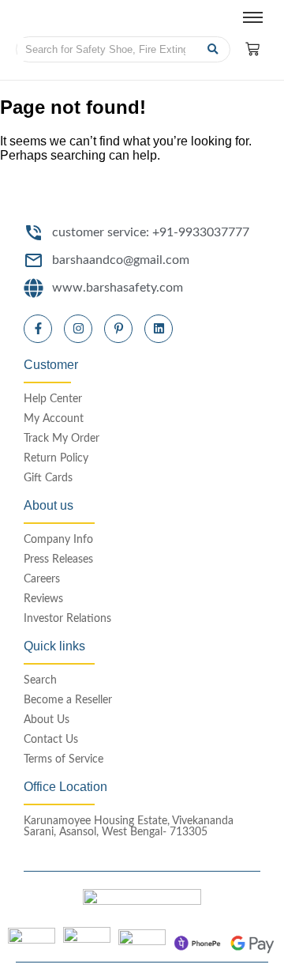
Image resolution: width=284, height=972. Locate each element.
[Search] (212, 49)
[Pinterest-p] (118, 329)
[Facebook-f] (38, 329)
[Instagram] (78, 329)
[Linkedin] (158, 329)
